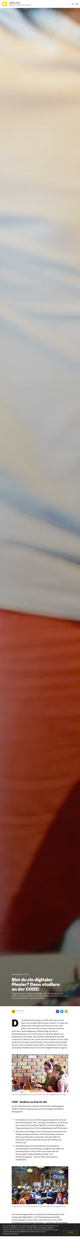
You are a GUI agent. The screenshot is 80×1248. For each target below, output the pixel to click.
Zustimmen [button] (70, 1232)
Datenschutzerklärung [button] (10, 1233)
